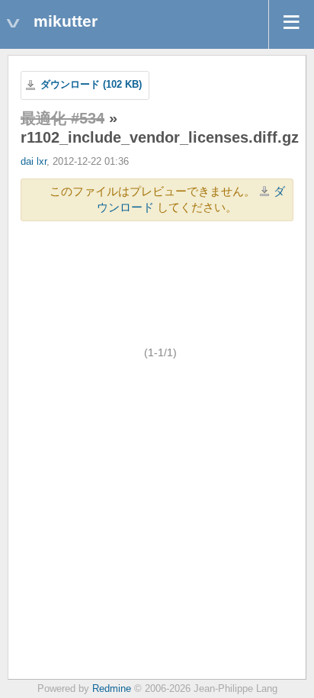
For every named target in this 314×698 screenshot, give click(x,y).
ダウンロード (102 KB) (91, 84)
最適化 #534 (62, 118)
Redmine (111, 689)
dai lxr (33, 161)
